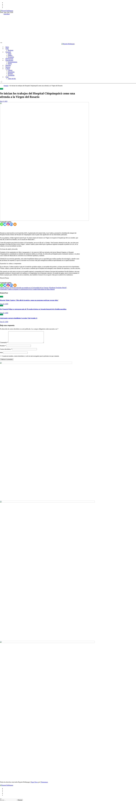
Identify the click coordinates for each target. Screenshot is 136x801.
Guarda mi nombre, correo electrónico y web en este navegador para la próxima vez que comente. (30, 356)
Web (1, 352)
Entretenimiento (12, 62)
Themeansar (44, 782)
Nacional (8, 52)
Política (10, 55)
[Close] (0, 798)
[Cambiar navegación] (1, 42)
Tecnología (11, 75)
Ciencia (10, 70)
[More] (15, 224)
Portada (6, 85)
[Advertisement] (68, 27)
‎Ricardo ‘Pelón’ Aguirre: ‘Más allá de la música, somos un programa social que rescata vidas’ (29, 300)
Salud (9, 53)
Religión (10, 73)
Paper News (34, 782)
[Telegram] (4, 224)
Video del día (12, 78)
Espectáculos (9, 60)
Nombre (3, 345)
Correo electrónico (6, 349)
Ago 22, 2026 (4, 304)
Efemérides (11, 72)
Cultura (8, 68)
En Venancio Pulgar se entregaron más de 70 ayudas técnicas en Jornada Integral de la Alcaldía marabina (33, 309)
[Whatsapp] (1, 224)
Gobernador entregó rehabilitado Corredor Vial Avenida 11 (18, 318)
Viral (7, 77)
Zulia (7, 48)
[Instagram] (8, 224)
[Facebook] (11, 224)
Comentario (4, 342)
